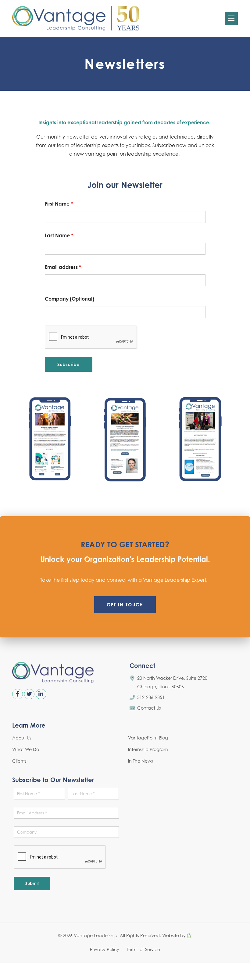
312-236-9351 (151, 697)
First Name (59, 204)
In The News (140, 761)
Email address (63, 267)
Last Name (59, 235)
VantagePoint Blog (148, 737)
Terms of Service (143, 949)
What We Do (25, 749)
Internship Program (148, 749)
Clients (19, 761)
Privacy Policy (104, 949)
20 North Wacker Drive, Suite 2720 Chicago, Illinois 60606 (172, 682)
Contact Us (149, 708)
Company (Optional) (69, 299)
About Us (21, 737)
